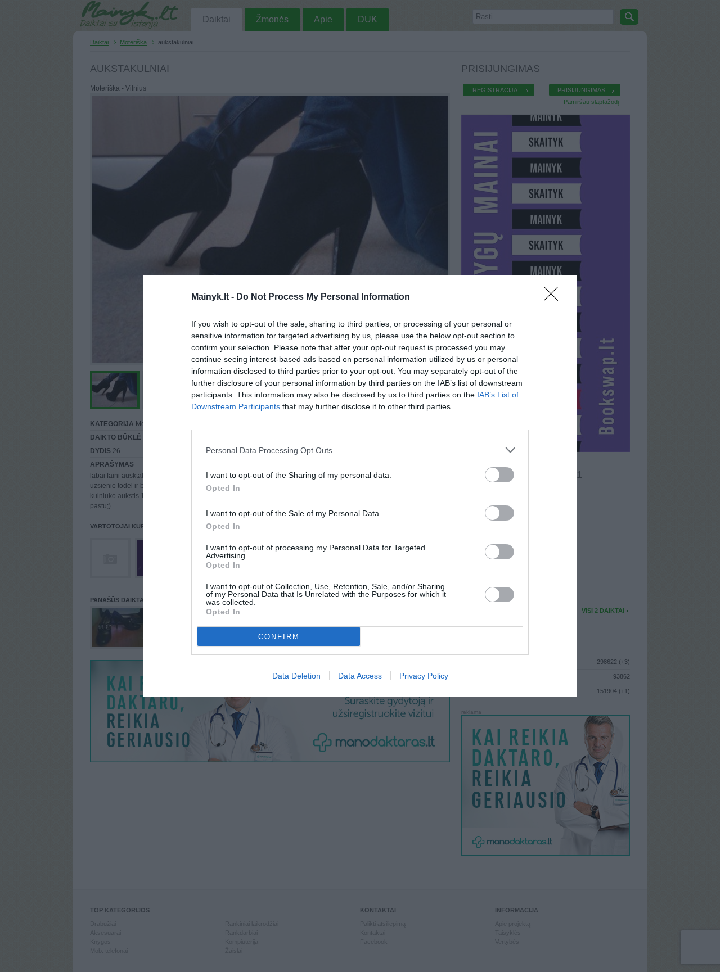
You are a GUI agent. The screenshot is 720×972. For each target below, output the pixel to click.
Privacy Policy (423, 675)
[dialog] (360, 486)
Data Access (360, 675)
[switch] (499, 474)
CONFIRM (279, 636)
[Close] (554, 297)
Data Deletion (296, 675)
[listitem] (360, 450)
